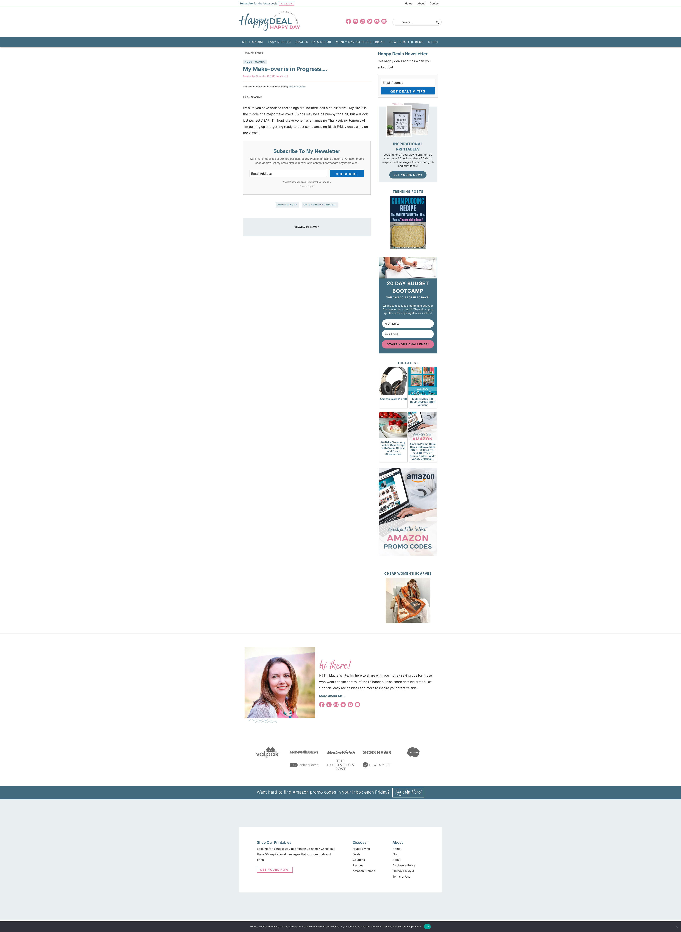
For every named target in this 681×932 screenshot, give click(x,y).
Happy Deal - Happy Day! (269, 21)
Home (408, 3)
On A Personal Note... (319, 204)
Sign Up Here (408, 792)
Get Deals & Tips (407, 91)
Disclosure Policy (404, 865)
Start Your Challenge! (408, 344)
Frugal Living (361, 848)
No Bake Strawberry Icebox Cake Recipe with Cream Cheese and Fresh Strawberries (393, 448)
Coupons (359, 859)
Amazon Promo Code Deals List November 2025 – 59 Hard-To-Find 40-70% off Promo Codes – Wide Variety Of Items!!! (423, 451)
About (421, 3)
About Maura (255, 61)
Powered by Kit (307, 186)
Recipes (358, 865)
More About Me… (332, 696)
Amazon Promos (364, 871)
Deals (356, 854)
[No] (676, 926)
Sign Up (286, 3)
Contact (434, 3)
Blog (395, 854)
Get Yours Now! (408, 175)
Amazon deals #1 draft (393, 398)
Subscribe (347, 174)
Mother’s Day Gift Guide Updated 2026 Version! (422, 401)
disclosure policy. (297, 86)
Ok (427, 926)
